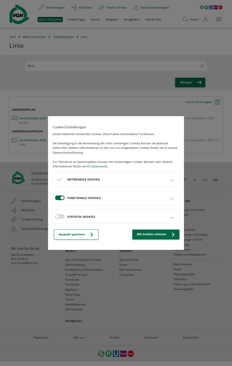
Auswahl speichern (72, 234)
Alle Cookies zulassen (151, 234)
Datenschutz (99, 166)
